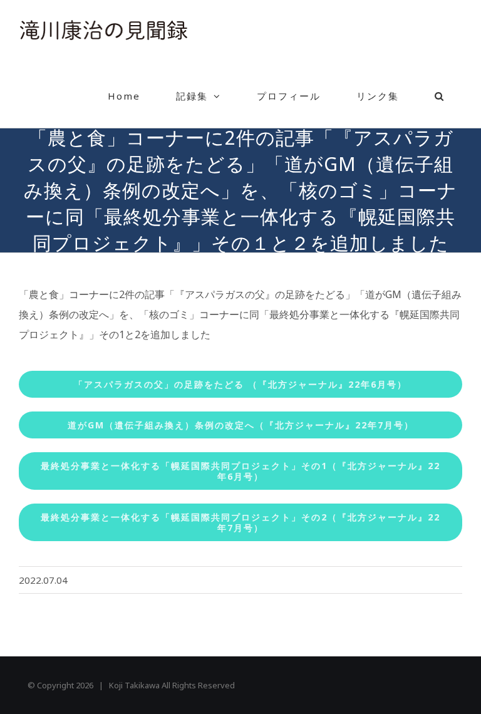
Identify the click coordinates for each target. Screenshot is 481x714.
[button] (439, 96)
